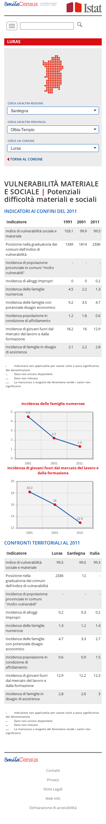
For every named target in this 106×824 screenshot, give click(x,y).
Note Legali (53, 789)
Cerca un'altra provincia (27, 122)
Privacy (53, 779)
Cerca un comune (21, 141)
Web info (53, 798)
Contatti (53, 770)
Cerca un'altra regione (25, 103)
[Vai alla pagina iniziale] (31, 3)
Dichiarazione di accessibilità (53, 807)
